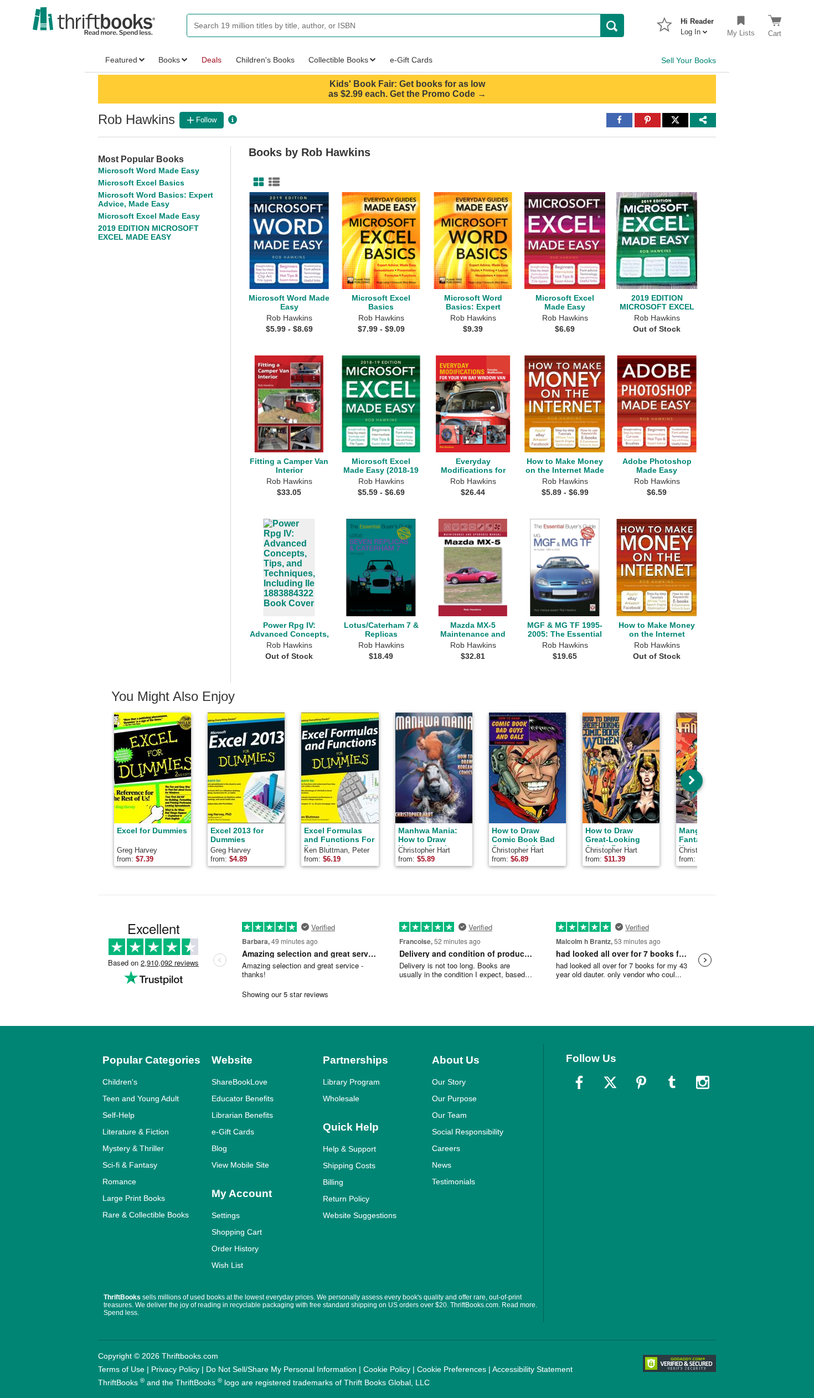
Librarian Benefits (242, 1115)
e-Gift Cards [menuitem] (411, 59)
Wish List (227, 1265)
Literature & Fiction (135, 1131)
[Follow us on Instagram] (702, 1082)
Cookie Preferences (451, 1369)
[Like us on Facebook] (579, 1082)
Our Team (449, 1115)
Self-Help (118, 1115)
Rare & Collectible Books (145, 1214)
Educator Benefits (243, 1098)
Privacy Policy (175, 1369)
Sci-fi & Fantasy (129, 1164)
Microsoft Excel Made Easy (149, 215)
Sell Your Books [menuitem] (688, 60)
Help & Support (349, 1148)
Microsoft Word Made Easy (148, 170)
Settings (226, 1215)
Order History (235, 1248)
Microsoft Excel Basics (141, 182)
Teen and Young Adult (140, 1098)
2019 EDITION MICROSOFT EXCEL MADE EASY (148, 232)
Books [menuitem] (169, 59)
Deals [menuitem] (211, 59)
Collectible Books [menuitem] (338, 59)
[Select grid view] (256, 182)
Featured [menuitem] (121, 59)
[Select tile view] (272, 182)
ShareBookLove (239, 1081)
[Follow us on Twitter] (610, 1082)
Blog (219, 1148)
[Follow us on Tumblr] (671, 1082)
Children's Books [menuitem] (265, 59)
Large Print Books (133, 1198)
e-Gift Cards (233, 1131)
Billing (333, 1182)
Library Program (351, 1081)
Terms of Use (121, 1369)
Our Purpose (454, 1098)
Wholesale (341, 1098)
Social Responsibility (467, 1131)
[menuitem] (697, 23)
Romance (119, 1181)
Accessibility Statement (532, 1369)
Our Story (449, 1081)
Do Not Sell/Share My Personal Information (281, 1369)
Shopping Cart (237, 1231)
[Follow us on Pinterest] (641, 1082)
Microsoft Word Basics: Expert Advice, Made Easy (155, 199)
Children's (119, 1081)
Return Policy (346, 1198)
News (441, 1164)
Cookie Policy (386, 1369)
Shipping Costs (349, 1165)
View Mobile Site (240, 1164)
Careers (446, 1148)
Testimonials (453, 1181)
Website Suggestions (359, 1215)
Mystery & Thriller (133, 1148)
